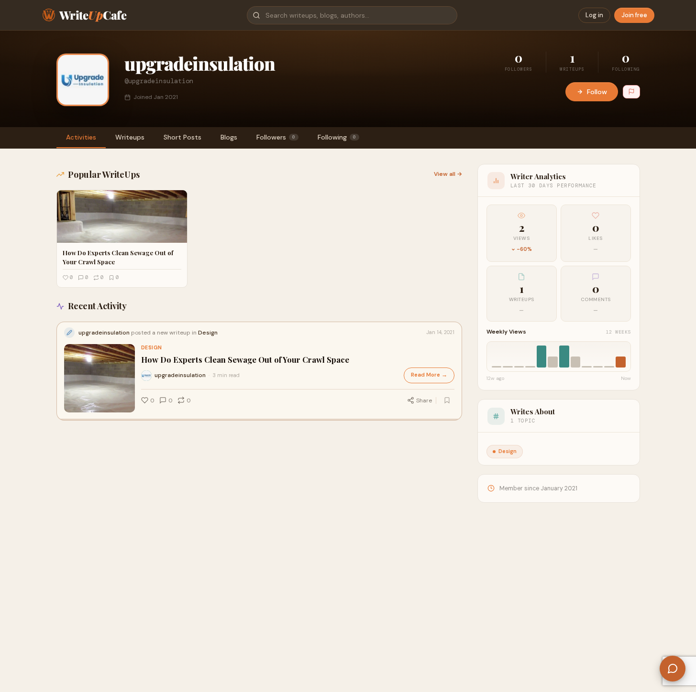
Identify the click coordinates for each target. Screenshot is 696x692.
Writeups (129, 137)
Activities (81, 137)
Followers (275, 137)
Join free (634, 15)
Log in (594, 15)
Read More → (429, 374)
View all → (448, 174)
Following (337, 137)
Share (424, 400)
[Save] (447, 400)
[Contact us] (672, 668)
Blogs (229, 137)
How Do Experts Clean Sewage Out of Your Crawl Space (245, 360)
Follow (597, 91)
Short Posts (182, 137)
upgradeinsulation (180, 375)
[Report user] (631, 91)
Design (151, 348)
